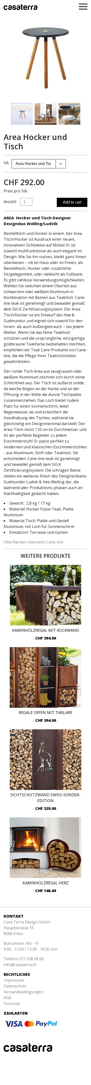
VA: (6, 162)
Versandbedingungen (23, 992)
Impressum (14, 980)
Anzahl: (10, 201)
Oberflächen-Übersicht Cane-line (33, 542)
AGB (7, 997)
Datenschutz (15, 986)
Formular (12, 1003)
